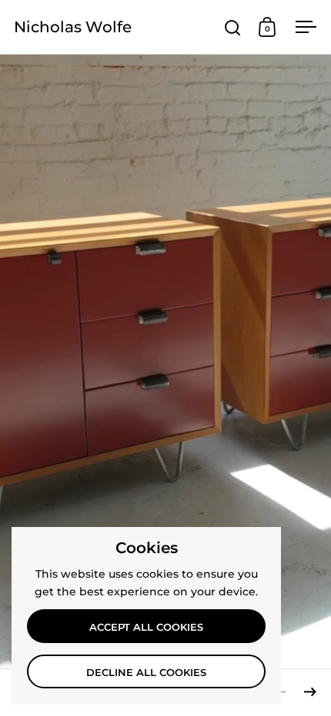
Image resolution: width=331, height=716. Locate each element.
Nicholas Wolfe (73, 27)
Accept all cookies (146, 627)
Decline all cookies (146, 672)
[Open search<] (233, 27)
